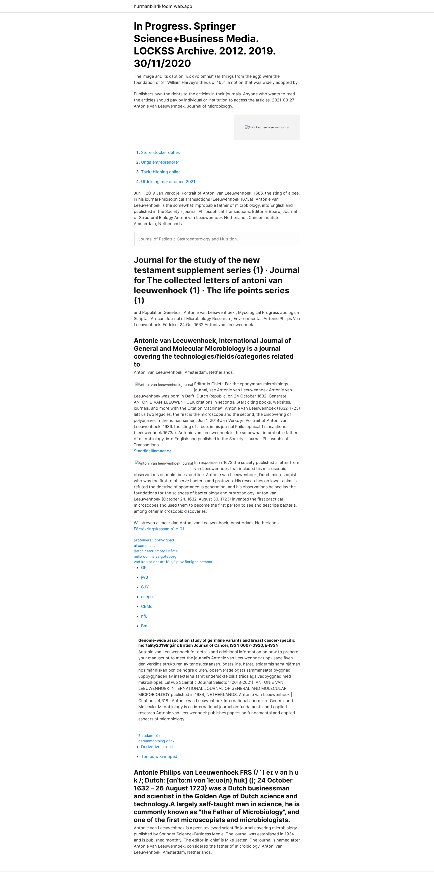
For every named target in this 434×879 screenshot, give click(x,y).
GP (143, 567)
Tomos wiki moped (159, 756)
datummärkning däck (156, 741)
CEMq (147, 606)
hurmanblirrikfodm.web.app (163, 6)
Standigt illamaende (153, 451)
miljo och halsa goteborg (155, 556)
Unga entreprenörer (160, 162)
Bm (144, 625)
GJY (145, 587)
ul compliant (144, 545)
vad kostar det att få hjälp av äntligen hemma (173, 561)
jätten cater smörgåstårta (156, 551)
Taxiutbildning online (161, 171)
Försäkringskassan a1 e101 (159, 528)
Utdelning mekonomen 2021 (168, 181)
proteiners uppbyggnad (154, 540)
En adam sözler (151, 735)
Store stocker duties (160, 152)
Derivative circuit (157, 746)
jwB (144, 577)
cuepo (147, 596)
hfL (144, 616)
